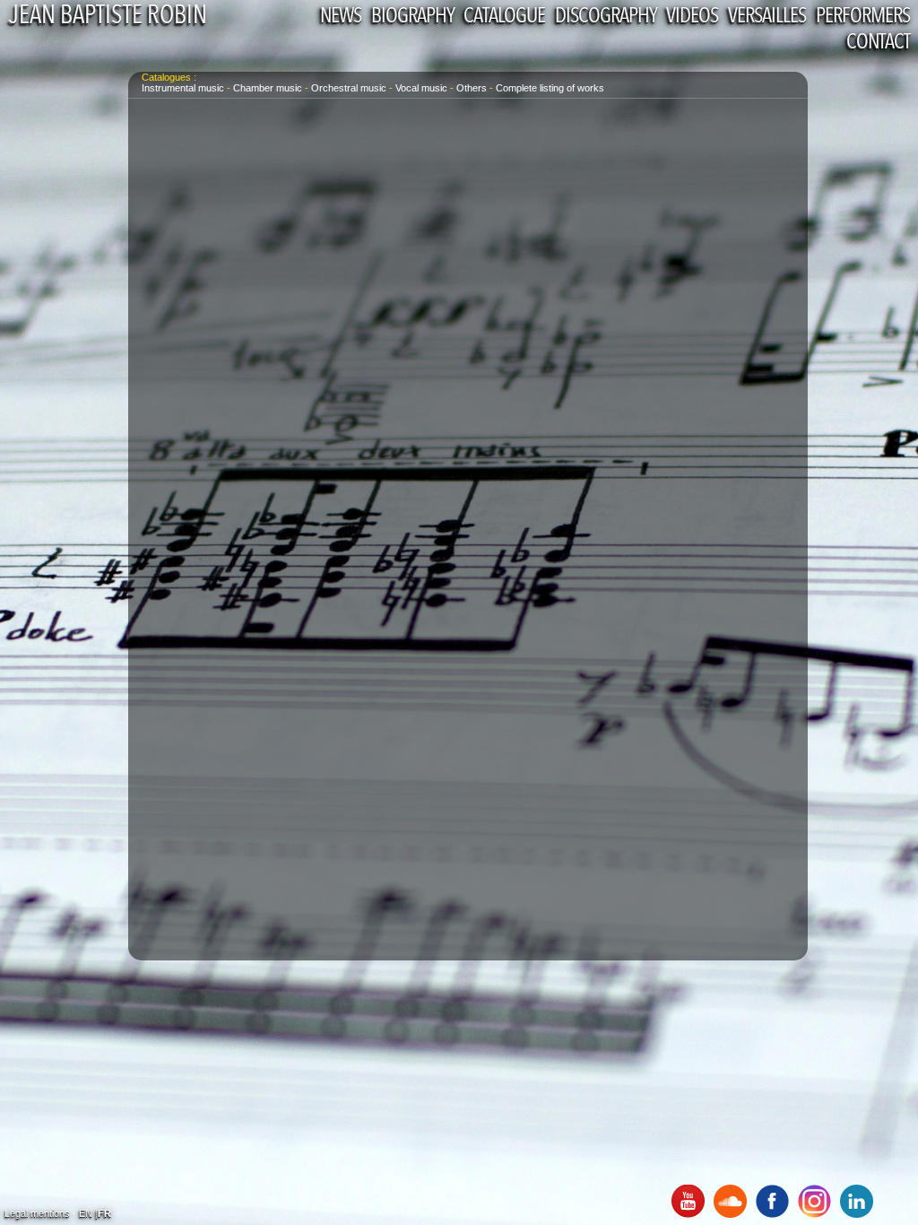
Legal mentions (37, 1213)
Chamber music (267, 88)
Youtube (688, 1201)
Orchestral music (348, 88)
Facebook (772, 1201)
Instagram (814, 1201)
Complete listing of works (550, 88)
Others (472, 88)
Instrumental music (183, 88)
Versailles (767, 17)
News (340, 17)
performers (863, 17)
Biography (412, 17)
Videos (692, 17)
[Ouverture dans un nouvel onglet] (4, 17)
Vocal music (421, 88)
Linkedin (856, 1201)
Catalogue (504, 17)
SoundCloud (730, 1201)
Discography (605, 17)
